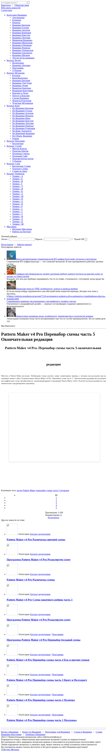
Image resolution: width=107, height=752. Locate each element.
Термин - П (17, 204)
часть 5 (56, 490)
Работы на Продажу (21, 231)
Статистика (6, 10)
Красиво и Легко (20, 93)
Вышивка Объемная (21, 45)
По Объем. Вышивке (22, 136)
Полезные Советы (21, 153)
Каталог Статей (14, 146)
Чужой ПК (79, 239)
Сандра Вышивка (20, 98)
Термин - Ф (17, 216)
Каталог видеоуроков (40, 534)
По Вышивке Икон (21, 118)
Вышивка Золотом (21, 30)
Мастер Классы (19, 148)
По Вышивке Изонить (22, 116)
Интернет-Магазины (22, 229)
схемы (49, 490)
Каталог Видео (14, 60)
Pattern (26, 490)
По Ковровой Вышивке (23, 133)
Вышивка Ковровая (21, 32)
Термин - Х (17, 219)
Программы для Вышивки (57, 732)
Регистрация (7, 244)
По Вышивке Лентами (23, 123)
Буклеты (16, 75)
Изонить (16, 22)
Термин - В (17, 181)
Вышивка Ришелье (21, 48)
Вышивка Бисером (21, 25)
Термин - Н (17, 199)
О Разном (16, 70)
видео (19, 490)
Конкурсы (6, 5)
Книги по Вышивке (31, 732)
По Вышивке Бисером (22, 108)
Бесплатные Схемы (21, 166)
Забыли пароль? (24, 244)
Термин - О (17, 201)
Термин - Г (17, 184)
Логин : (4, 239)
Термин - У (17, 214)
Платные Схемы (20, 168)
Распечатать (53, 517)
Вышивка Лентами (21, 38)
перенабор (41, 490)
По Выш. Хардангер (22, 131)
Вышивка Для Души (22, 83)
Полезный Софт (20, 156)
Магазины (11, 226)
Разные (15, 138)
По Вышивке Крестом (22, 121)
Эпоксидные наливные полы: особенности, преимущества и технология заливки (54, 316)
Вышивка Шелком (21, 55)
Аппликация (18, 17)
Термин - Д (17, 186)
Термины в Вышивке (35, 734)
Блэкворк (16, 20)
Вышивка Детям (20, 85)
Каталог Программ (16, 141)
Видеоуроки (18, 63)
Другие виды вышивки (23, 58)
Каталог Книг (13, 106)
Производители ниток (22, 158)
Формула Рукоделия (21, 100)
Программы (18, 68)
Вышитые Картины (21, 88)
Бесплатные (18, 143)
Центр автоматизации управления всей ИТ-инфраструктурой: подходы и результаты (56, 259)
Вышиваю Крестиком (22, 90)
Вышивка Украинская (22, 50)
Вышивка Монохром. (22, 43)
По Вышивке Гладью (22, 111)
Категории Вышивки (17, 15)
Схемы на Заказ (19, 171)
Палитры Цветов (20, 151)
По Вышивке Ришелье (23, 126)
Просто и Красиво (21, 95)
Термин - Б (17, 179)
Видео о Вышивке (10, 732)
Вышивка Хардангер (22, 53)
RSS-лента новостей (10, 8)
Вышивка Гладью (20, 27)
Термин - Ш (18, 224)
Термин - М (17, 196)
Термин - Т (17, 211)
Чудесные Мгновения (22, 103)
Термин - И (17, 189)
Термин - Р (17, 206)
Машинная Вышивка (22, 40)
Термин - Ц (17, 221)
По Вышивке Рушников (23, 128)
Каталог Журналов (16, 73)
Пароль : (39, 239)
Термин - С (17, 209)
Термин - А (17, 176)
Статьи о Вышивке (83, 732)
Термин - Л (17, 194)
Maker (32, 490)
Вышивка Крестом (21, 35)
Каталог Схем (13, 163)
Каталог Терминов (15, 174)
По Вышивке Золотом (22, 113)
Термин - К (17, 191)
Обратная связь (21, 5)
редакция (64, 490)
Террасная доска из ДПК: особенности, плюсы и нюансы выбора (47, 289)
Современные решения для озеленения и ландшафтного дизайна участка (41, 301)
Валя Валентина (20, 78)
